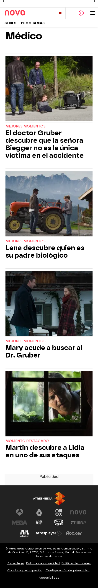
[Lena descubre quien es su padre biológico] (49, 204)
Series (10, 23)
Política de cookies (76, 563)
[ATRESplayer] (81, 13)
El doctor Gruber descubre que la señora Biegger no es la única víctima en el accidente (44, 144)
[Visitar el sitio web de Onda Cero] (59, 522)
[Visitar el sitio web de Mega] (20, 522)
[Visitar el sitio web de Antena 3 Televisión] (20, 512)
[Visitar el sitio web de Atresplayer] (49, 533)
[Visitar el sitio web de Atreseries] (39, 522)
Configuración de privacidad (68, 570)
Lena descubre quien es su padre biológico (44, 251)
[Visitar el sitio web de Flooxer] (74, 533)
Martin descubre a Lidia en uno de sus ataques (45, 451)
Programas (33, 23)
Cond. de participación (24, 570)
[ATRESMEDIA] (49, 498)
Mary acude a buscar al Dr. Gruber (44, 351)
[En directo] (60, 13)
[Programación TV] (71, 13)
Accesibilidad (49, 577)
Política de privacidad (43, 563)
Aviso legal (15, 563)
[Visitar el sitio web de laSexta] (39, 512)
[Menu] (92, 13)
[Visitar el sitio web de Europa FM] (78, 522)
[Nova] (24, 13)
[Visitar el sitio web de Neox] (59, 512)
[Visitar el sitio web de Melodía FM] (24, 533)
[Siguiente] (94, 1)
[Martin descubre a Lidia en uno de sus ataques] (49, 404)
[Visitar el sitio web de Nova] (78, 512)
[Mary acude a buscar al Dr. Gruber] (49, 304)
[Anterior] (3, 1)
